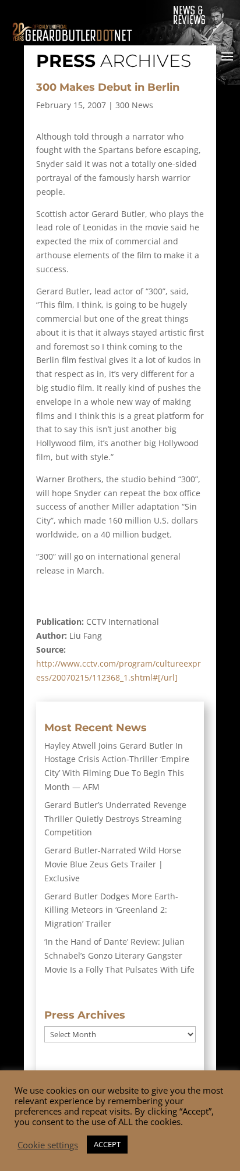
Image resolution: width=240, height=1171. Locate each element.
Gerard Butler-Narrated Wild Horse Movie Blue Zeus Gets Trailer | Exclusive (112, 864)
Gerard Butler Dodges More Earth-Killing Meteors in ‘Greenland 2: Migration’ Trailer (111, 910)
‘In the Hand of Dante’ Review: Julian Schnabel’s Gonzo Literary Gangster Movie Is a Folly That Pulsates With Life (119, 955)
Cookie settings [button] (47, 1145)
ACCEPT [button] (107, 1144)
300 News (134, 105)
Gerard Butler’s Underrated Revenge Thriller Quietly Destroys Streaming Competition (115, 818)
